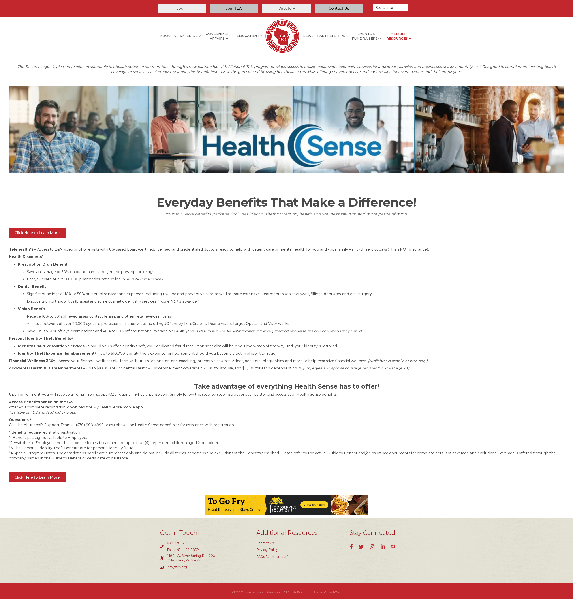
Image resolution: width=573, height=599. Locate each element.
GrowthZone (333, 592)
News (308, 36)
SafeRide (189, 36)
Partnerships (331, 36)
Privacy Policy (267, 550)
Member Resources (397, 36)
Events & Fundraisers (364, 36)
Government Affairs (219, 36)
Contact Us (265, 543)
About (166, 36)
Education (248, 36)
